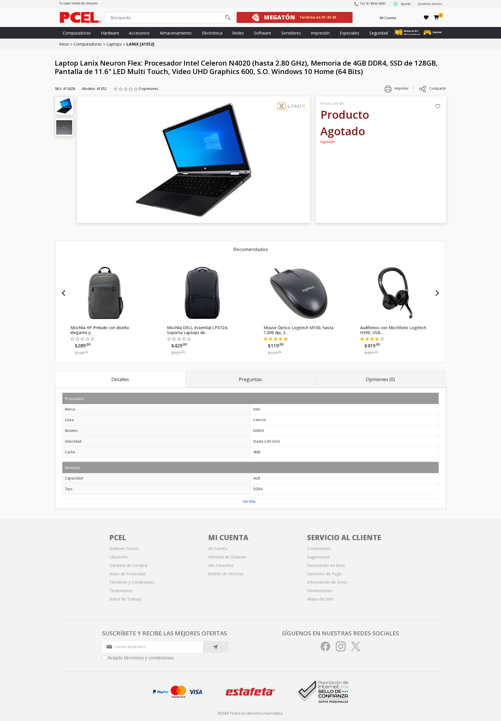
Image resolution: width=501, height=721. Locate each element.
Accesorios (139, 33)
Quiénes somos (430, 3)
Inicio (64, 44)
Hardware (110, 33)
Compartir (437, 88)
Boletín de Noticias (226, 573)
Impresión (320, 33)
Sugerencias (318, 557)
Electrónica (212, 33)
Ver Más (249, 501)
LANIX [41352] (140, 44)
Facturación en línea (326, 565)
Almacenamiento (176, 33)
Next (437, 293)
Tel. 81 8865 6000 (373, 3)
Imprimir (401, 88)
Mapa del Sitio (320, 599)
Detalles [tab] (120, 379)
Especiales (349, 33)
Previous (64, 293)
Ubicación (118, 557)
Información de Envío (327, 582)
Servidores (291, 33)
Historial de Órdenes (227, 557)
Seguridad (378, 33)
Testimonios (121, 590)
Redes (238, 33)
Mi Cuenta (388, 17)
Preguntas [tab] (250, 379)
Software (262, 33)
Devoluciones (320, 590)
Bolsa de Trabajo (125, 599)
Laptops (114, 44)
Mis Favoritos (221, 565)
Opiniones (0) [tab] (380, 379)
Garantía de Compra (128, 565)
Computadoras (77, 33)
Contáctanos (319, 548)
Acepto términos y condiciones (141, 658)
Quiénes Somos (124, 548)
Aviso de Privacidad (127, 573)
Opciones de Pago (324, 573)
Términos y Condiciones (132, 582)
